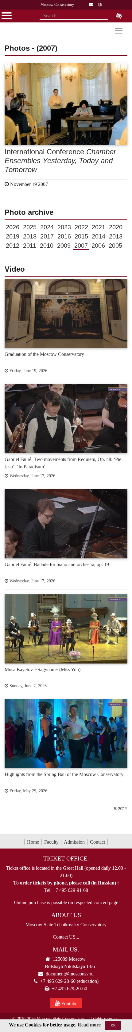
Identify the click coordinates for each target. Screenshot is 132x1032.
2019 (12, 236)
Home (33, 842)
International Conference (60, 161)
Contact (97, 842)
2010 (46, 245)
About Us (66, 915)
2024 (47, 227)
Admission (74, 842)
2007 (81, 245)
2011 (29, 245)
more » (120, 807)
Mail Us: (66, 949)
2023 (64, 227)
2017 (47, 236)
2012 (12, 245)
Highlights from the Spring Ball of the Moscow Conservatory (64, 774)
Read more (89, 1024)
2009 (64, 245)
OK (113, 1025)
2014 (98, 236)
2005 (115, 245)
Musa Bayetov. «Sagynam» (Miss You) (42, 669)
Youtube (68, 1003)
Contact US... (66, 936)
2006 (98, 245)
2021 (98, 227)
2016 (64, 236)
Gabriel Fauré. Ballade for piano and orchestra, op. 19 (57, 564)
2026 (12, 227)
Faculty (51, 842)
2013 (115, 236)
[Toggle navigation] (119, 31)
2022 (81, 227)
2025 (30, 227)
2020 (115, 227)
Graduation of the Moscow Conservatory (44, 354)
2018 (30, 236)
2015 (81, 236)
